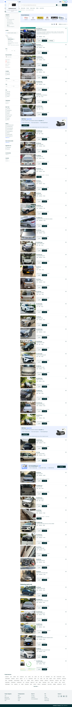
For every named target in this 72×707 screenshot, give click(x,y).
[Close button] (17, 1)
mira (41, 675)
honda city (7, 675)
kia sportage (10, 678)
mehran (14, 675)
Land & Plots (42, 8)
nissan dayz (27, 682)
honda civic (22, 675)
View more (7, 137)
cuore (49, 680)
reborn (32, 678)
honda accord (19, 680)
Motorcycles (23, 8)
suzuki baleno (44, 682)
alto (17, 675)
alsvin (31, 682)
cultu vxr (35, 682)
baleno (22, 678)
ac (19, 682)
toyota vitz (56, 678)
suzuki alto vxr (59, 682)
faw (12, 682)
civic (26, 675)
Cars (19, 8)
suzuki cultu (47, 675)
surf (23, 680)
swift (54, 675)
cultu (11, 675)
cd (43, 675)
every (6, 678)
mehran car (36, 678)
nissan (52, 680)
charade (28, 678)
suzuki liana (44, 680)
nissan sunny (52, 678)
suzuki (35, 675)
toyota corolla (59, 675)
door (36, 680)
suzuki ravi (15, 682)
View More (35, 684)
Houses (27, 8)
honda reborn (13, 680)
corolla (29, 675)
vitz (32, 675)
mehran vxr (46, 678)
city (51, 675)
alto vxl (64, 682)
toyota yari (27, 680)
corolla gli (41, 678)
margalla (54, 682)
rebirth (22, 682)
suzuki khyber (7, 680)
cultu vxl (63, 680)
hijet (60, 678)
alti (25, 678)
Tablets (37, 8)
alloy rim (39, 682)
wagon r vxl (32, 680)
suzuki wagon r (7, 682)
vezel (60, 680)
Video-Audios (32, 8)
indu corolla (49, 682)
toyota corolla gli (16, 678)
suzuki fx (56, 680)
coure (64, 675)
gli (38, 675)
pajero (40, 680)
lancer (64, 678)
